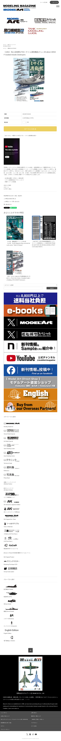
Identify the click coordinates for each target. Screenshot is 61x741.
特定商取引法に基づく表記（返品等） (13, 195)
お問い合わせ (34, 712)
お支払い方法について (5, 716)
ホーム (4, 44)
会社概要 (27, 699)
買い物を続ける (8, 204)
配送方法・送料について (36, 716)
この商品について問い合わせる (11, 201)
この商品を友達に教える (10, 198)
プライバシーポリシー (5, 729)
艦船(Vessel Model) (12, 48)
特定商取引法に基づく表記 (6, 722)
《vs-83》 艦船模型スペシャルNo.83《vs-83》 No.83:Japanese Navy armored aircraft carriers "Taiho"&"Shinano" (18, 243)
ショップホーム (4, 712)
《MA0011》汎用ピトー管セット (37, 719)
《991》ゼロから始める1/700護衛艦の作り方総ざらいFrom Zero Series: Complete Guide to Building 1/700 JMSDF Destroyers (18, 278)
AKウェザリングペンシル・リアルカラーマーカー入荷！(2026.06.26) (14, 719)
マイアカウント (34, 722)
